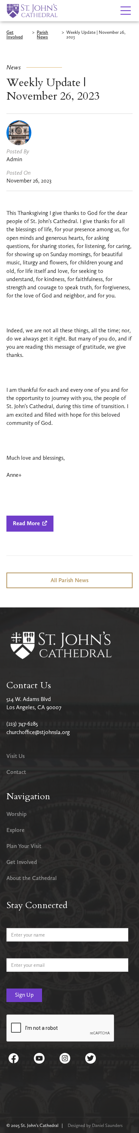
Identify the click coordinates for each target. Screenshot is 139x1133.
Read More (30, 523)
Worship (16, 814)
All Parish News (69, 580)
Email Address (22, 952)
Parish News (42, 34)
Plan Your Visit (23, 846)
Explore (15, 830)
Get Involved (14, 34)
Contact (16, 772)
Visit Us (15, 756)
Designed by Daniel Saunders (95, 1125)
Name (13, 922)
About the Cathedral (31, 878)
